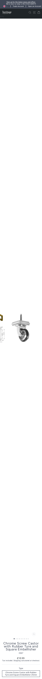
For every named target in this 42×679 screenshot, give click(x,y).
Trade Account (18, 6)
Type (21, 668)
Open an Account (34, 6)
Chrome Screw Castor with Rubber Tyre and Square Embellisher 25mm (21, 673)
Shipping (17, 661)
